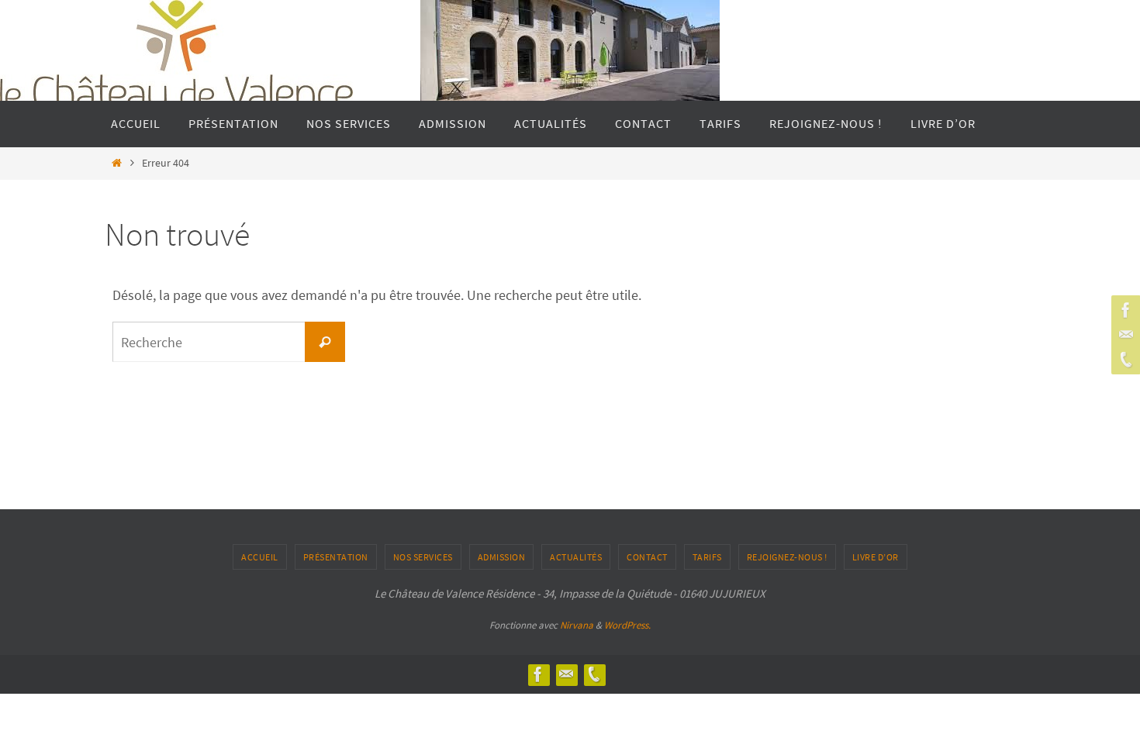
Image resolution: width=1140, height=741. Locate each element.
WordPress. (627, 625)
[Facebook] (1123, 310)
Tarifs (707, 557)
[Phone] (1123, 359)
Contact (647, 557)
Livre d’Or (875, 557)
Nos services (423, 557)
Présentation (335, 557)
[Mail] (1123, 335)
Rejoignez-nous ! (787, 557)
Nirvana (576, 625)
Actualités (576, 557)
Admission (502, 557)
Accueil (259, 557)
